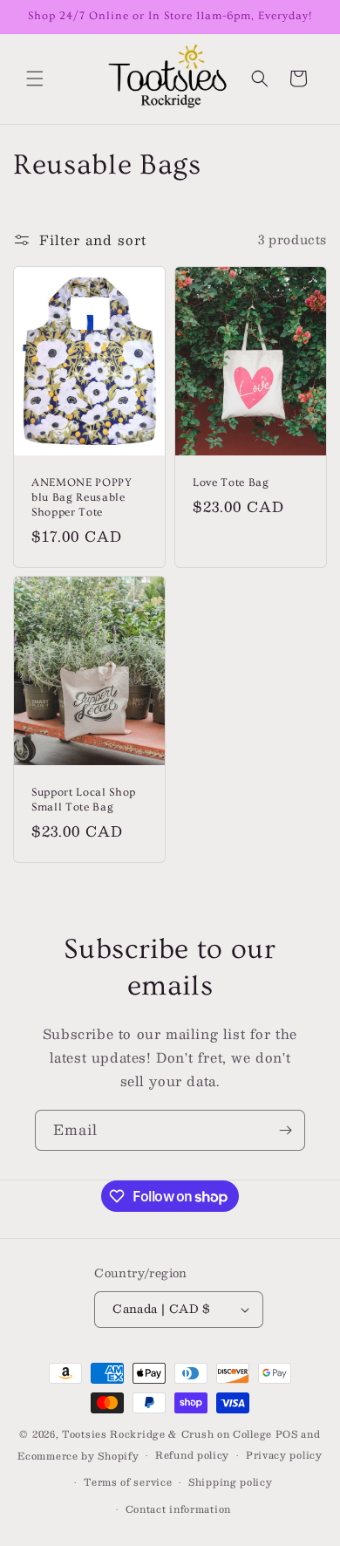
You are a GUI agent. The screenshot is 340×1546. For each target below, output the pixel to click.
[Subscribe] (285, 1130)
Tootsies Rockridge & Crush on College (168, 1434)
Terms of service (128, 1482)
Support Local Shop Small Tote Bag (83, 800)
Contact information (178, 1509)
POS (286, 1434)
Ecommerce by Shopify (78, 1455)
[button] (35, 78)
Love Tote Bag (231, 482)
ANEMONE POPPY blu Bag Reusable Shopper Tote (82, 497)
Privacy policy (284, 1455)
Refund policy (192, 1455)
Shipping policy (230, 1482)
